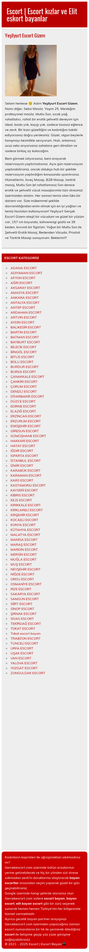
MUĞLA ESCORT (24, 559)
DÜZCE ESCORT (23, 401)
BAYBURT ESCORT (25, 342)
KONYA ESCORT (23, 525)
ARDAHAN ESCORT (26, 312)
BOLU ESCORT (22, 362)
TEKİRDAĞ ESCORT (26, 623)
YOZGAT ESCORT (24, 668)
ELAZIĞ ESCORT (23, 411)
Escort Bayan (51, 944)
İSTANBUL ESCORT (26, 461)
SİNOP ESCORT (22, 609)
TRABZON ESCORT (26, 638)
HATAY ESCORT (23, 446)
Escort (33, 944)
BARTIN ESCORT (24, 332)
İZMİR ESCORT (22, 465)
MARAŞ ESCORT (24, 544)
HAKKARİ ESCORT (25, 441)
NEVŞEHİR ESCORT (26, 569)
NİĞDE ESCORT (23, 574)
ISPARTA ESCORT (24, 456)
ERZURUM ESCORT (26, 421)
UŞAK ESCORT (22, 653)
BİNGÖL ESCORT (24, 352)
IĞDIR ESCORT (22, 451)
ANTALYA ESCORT (25, 302)
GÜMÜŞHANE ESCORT (28, 436)
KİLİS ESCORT (21, 500)
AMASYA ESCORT (25, 293)
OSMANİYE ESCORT (26, 584)
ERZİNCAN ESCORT (26, 416)
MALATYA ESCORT (25, 535)
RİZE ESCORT (21, 589)
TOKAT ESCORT (23, 628)
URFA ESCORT (22, 648)
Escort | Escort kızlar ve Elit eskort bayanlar (42, 14)
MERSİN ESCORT (24, 554)
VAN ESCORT (21, 658)
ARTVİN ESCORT (24, 317)
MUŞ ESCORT (21, 564)
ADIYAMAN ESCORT (26, 273)
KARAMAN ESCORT (26, 475)
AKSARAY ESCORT (25, 288)
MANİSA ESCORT (24, 540)
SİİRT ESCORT (21, 604)
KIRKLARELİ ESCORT (27, 510)
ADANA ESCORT (24, 268)
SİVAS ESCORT (22, 619)
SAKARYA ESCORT (25, 594)
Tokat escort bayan (26, 633)
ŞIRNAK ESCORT (24, 614)
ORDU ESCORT (22, 579)
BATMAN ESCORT (25, 337)
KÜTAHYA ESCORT (25, 530)
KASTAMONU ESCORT (28, 485)
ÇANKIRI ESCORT (24, 381)
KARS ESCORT (22, 480)
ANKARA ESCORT (25, 298)
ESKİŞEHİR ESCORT (26, 426)
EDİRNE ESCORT (23, 406)
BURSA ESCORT (23, 372)
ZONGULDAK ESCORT (28, 673)
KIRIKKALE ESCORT (26, 505)
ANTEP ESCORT (23, 307)
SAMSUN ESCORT (25, 599)
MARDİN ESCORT (24, 549)
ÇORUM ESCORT (24, 386)
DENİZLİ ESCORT (24, 391)
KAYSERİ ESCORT (24, 490)
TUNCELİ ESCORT (24, 643)
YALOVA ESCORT (24, 663)
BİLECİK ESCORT (23, 347)
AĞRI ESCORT (21, 283)
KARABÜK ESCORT (26, 470)
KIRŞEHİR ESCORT (25, 515)
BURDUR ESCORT (25, 367)
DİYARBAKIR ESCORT (27, 396)
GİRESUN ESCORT (25, 431)
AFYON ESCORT (23, 278)
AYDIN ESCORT (23, 322)
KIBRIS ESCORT (23, 495)
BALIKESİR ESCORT (26, 327)
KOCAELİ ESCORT (24, 520)
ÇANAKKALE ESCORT (27, 377)
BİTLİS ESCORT (22, 357)
